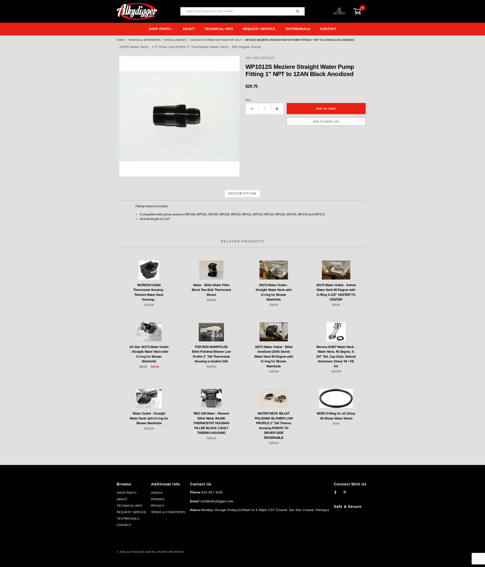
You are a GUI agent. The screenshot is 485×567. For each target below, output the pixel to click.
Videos (157, 492)
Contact (328, 29)
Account (339, 13)
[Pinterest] (346, 494)
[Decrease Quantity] (252, 109)
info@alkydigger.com (217, 501)
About (189, 29)
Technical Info (218, 29)
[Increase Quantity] (277, 109)
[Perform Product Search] (297, 11)
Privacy (157, 505)
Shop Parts (160, 29)
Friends (158, 499)
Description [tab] (242, 193)
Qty (248, 99)
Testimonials (297, 29)
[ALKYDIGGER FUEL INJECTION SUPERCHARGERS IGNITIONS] (137, 11)
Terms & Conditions (168, 512)
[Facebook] (337, 494)
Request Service (259, 29)
